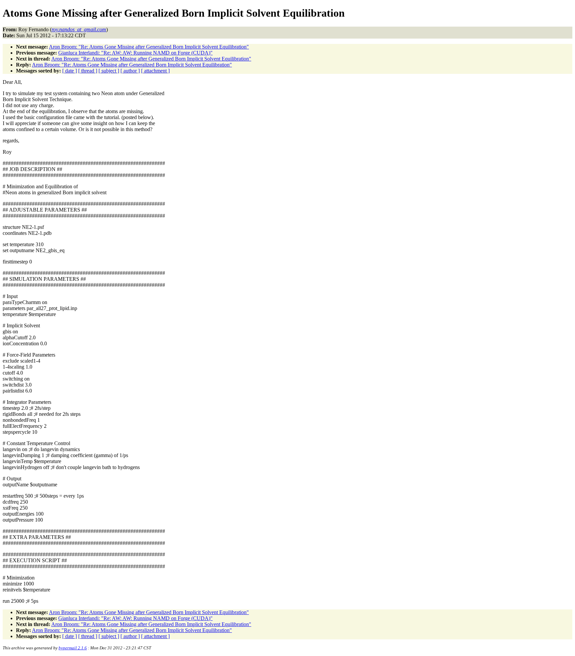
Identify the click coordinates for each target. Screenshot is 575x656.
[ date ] (69, 71)
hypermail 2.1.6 (73, 647)
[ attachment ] (155, 71)
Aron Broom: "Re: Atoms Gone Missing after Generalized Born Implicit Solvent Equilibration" (149, 47)
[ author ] (130, 71)
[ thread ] (87, 71)
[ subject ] (108, 71)
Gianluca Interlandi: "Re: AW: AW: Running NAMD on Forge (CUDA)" (135, 53)
